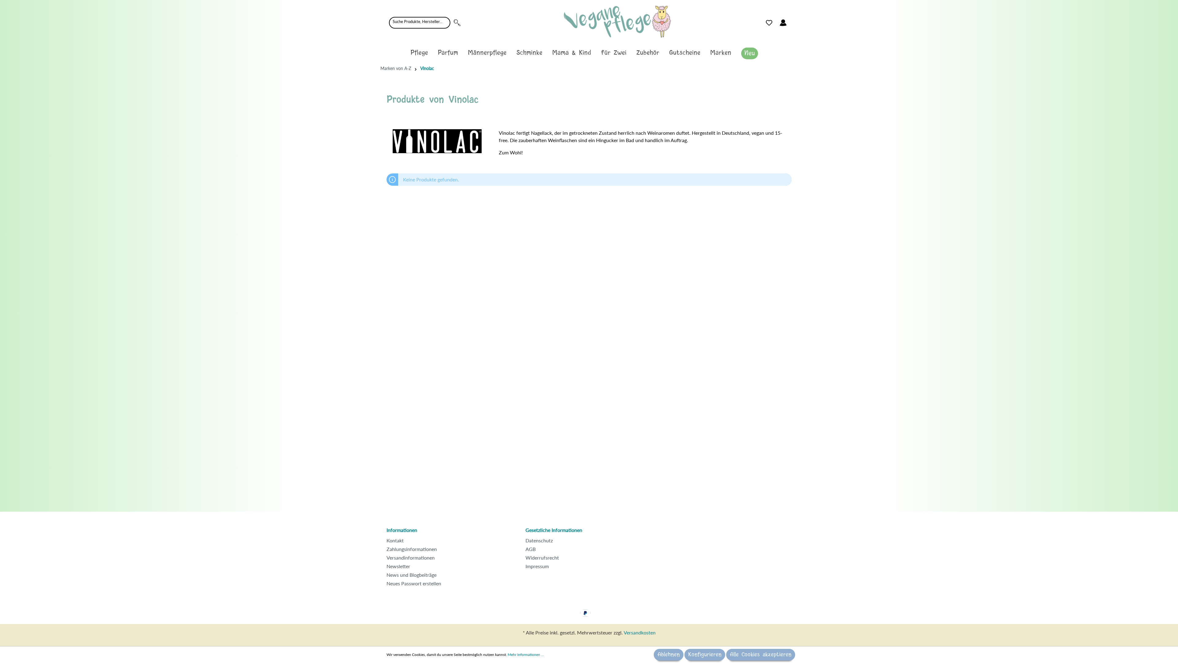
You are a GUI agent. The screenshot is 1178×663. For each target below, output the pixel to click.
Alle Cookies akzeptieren (760, 655)
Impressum (537, 566)
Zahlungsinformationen (412, 549)
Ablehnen (668, 655)
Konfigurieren (705, 655)
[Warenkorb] (794, 21)
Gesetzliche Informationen (553, 530)
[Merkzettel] (769, 23)
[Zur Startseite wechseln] (617, 22)
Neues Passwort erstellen (414, 583)
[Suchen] (457, 23)
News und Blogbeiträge (412, 575)
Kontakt (395, 540)
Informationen (402, 530)
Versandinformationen (411, 557)
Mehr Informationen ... (526, 654)
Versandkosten (640, 632)
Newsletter (398, 566)
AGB (530, 549)
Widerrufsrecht (542, 557)
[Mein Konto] (783, 23)
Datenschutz (539, 540)
